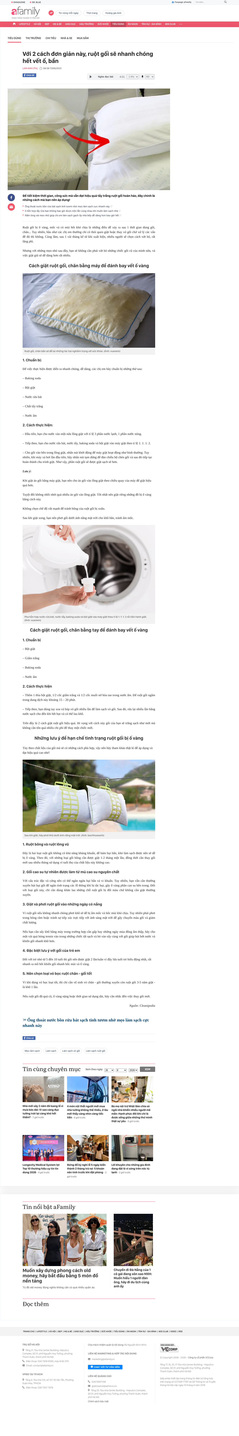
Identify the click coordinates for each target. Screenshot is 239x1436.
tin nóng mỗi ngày (68, 13)
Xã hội (37, 24)
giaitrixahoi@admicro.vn (104, 1386)
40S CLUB (170, 24)
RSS (180, 1331)
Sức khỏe (103, 24)
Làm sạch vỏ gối (71, 1050)
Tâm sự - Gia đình (151, 24)
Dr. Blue (36, 2)
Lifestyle (24, 24)
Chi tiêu (51, 38)
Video (173, 1331)
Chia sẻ (30, 75)
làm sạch (51, 1050)
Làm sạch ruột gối (95, 1050)
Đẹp (47, 24)
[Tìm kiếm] (225, 2)
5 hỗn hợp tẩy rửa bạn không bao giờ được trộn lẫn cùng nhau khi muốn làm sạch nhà (72, 211)
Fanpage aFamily (183, 2)
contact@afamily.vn (43, 1365)
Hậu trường (86, 24)
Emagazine (19, 2)
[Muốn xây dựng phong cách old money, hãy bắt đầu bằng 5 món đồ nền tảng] (65, 1240)
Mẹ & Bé (57, 24)
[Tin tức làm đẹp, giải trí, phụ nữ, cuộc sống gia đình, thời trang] (25, 13)
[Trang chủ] (14, 24)
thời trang (91, 13)
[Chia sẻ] (11, 197)
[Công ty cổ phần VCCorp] (169, 1348)
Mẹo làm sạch (32, 1050)
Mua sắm (83, 38)
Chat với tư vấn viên (107, 1367)
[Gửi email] (11, 207)
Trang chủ (29, 1331)
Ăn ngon (133, 24)
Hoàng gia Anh (113, 13)
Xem (147, 1069)
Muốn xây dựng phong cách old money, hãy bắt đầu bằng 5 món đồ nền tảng (60, 1276)
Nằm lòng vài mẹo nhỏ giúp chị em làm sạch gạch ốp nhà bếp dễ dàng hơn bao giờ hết (72, 215)
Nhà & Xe (66, 38)
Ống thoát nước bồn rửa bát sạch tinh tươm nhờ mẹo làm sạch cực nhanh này (67, 206)
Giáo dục (70, 24)
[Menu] (180, 24)
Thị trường (33, 38)
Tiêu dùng (118, 24)
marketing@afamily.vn (103, 1359)
